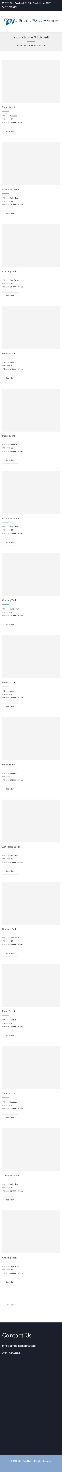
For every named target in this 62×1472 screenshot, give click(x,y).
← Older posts (9, 1304)
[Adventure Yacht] (31, 184)
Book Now (10, 131)
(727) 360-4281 (11, 1353)
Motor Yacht (8, 353)
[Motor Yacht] (31, 348)
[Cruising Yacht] (31, 266)
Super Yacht (8, 107)
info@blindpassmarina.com (19, 1345)
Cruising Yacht (9, 271)
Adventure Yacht (11, 189)
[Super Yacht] (31, 102)
